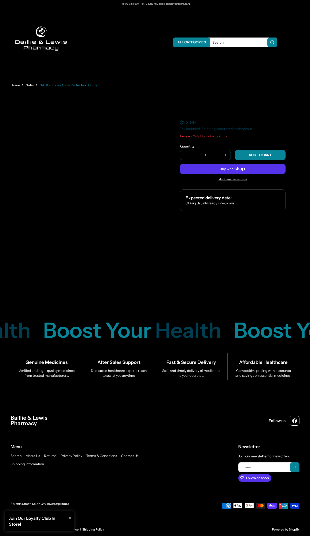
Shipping (208, 129)
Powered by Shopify (285, 529)
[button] (295, 42)
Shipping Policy (93, 529)
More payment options (232, 179)
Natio (30, 85)
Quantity (187, 146)
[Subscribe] (294, 467)
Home (15, 85)
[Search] (272, 42)
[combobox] (241, 42)
